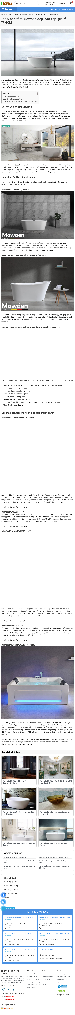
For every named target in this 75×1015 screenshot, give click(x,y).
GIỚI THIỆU (53, 9)
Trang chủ (4, 14)
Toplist (11, 14)
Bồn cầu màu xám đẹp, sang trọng (14, 857)
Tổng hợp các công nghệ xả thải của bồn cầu (53, 857)
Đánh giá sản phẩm (11, 882)
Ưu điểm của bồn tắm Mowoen (14, 99)
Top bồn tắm (19, 14)
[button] (49, 3)
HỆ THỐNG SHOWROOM (66, 9)
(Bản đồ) (8, 919)
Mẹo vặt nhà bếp (10, 894)
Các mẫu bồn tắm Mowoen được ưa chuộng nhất (20, 101)
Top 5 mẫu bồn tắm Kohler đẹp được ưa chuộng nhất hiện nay (16, 782)
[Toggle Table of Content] (35, 93)
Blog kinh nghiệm (10, 878)
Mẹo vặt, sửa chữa (11, 890)
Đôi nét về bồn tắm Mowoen (13, 97)
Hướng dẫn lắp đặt (11, 886)
